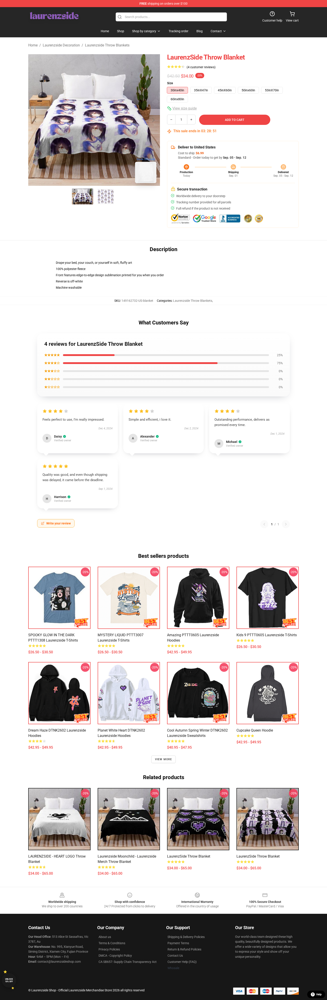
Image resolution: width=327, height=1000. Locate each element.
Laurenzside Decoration (61, 45)
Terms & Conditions (112, 943)
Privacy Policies (109, 949)
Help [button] (319, 994)
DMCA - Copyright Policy (115, 955)
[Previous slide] (35, 120)
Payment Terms (178, 943)
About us (105, 937)
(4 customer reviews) (201, 67)
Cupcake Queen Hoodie (254, 730)
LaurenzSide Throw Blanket (188, 856)
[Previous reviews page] (264, 524)
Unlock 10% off (9, 980)
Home (33, 45)
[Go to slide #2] (105, 196)
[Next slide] (153, 120)
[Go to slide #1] (82, 196)
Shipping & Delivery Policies (186, 937)
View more (163, 759)
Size (170, 83)
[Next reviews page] (286, 524)
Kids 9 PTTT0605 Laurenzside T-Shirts (266, 635)
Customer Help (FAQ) (182, 962)
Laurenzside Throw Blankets (107, 45)
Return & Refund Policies (184, 949)
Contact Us (175, 955)
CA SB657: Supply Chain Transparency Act (128, 962)
